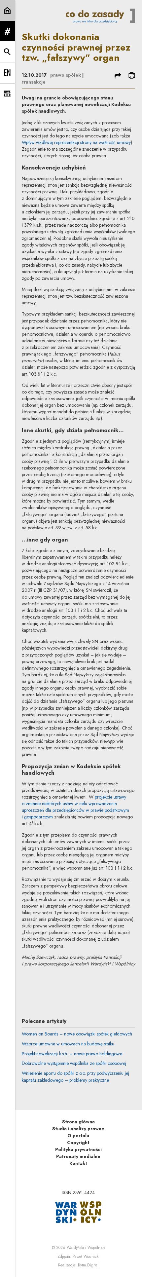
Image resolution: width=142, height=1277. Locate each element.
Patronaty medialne (78, 1156)
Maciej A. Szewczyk (78, 983)
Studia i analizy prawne (78, 1128)
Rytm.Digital (88, 1265)
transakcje (34, 82)
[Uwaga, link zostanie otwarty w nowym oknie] (78, 1211)
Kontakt (78, 1163)
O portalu (78, 1135)
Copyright (78, 1142)
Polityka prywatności (78, 1149)
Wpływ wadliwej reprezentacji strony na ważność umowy (76, 142)
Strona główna (78, 1121)
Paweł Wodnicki (86, 1256)
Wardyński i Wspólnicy (86, 1248)
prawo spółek (65, 75)
